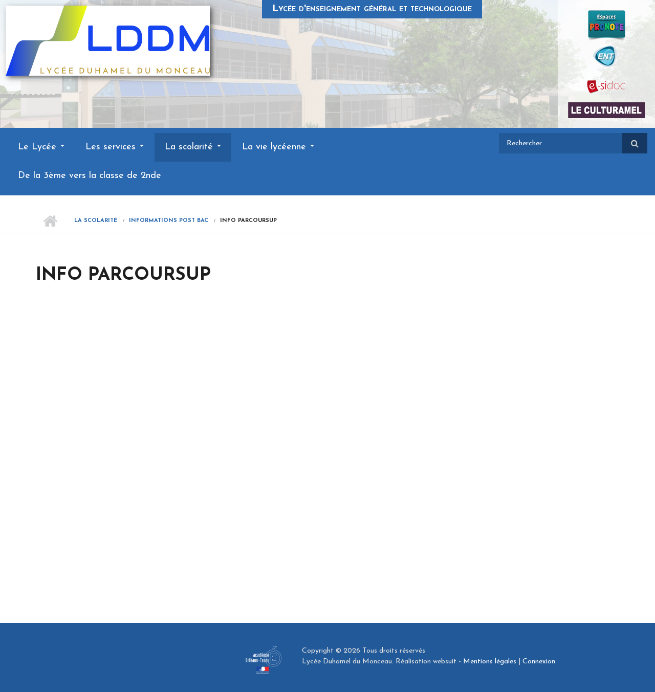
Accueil (50, 221)
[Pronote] (606, 25)
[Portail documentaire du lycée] (606, 86)
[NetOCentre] (606, 55)
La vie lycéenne (275, 147)
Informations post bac (168, 221)
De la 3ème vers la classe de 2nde (89, 176)
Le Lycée (38, 147)
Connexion (538, 661)
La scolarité (190, 147)
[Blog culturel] (606, 110)
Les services (112, 147)
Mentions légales (489, 661)
